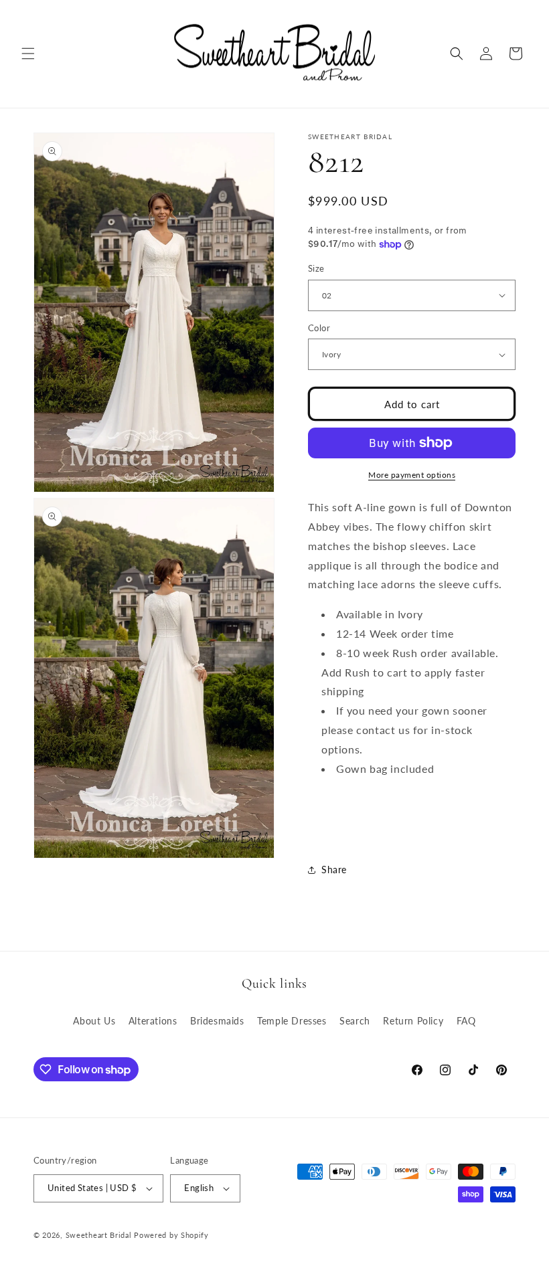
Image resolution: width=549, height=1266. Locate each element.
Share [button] (334, 869)
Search (354, 1020)
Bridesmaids (217, 1020)
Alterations (153, 1020)
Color (319, 328)
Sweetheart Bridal (99, 1235)
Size (316, 268)
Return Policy (413, 1020)
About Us (94, 1020)
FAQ (466, 1020)
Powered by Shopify (171, 1235)
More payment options (411, 475)
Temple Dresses (291, 1020)
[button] (28, 53)
